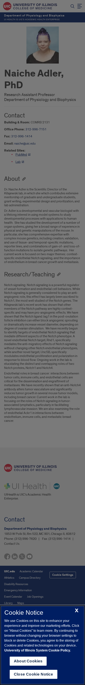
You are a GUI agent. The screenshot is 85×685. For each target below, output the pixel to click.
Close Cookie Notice (33, 674)
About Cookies (28, 661)
